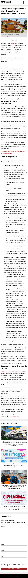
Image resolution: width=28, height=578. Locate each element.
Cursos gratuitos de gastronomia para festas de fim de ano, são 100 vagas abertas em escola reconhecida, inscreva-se (14, 487)
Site (2, 556)
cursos (13, 43)
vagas (18, 416)
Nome (2, 544)
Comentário (4, 526)
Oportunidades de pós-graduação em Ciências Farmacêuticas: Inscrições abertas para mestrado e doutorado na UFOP (14, 508)
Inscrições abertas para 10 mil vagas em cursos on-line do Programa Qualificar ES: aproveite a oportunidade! (14, 465)
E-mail (2, 550)
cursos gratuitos (12, 416)
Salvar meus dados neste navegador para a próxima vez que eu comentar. (13, 565)
